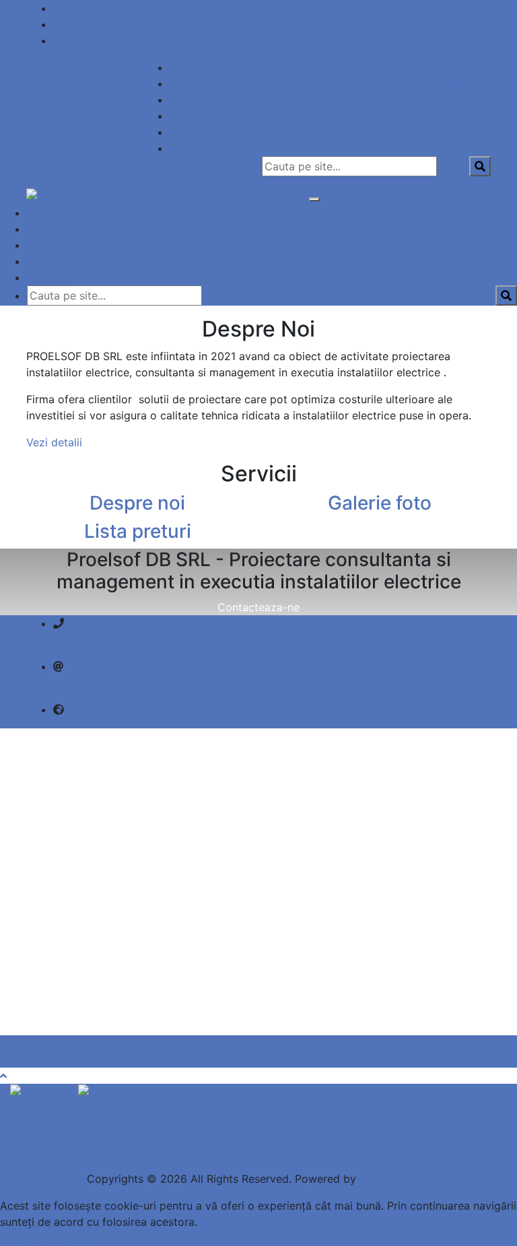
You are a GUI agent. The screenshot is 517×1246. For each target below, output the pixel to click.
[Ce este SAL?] (44, 1092)
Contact (470, 132)
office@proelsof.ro (114, 40)
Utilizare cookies (259, 1108)
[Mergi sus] (3, 1075)
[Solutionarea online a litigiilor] (110, 1092)
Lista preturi (460, 99)
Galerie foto (460, 116)
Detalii (16, 1238)
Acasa (56, 212)
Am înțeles (62, 1238)
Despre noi (463, 83)
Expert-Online (394, 1178)
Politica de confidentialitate (258, 1135)
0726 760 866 (103, 24)
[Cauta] (485, 148)
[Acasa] (485, 67)
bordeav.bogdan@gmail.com (224, 682)
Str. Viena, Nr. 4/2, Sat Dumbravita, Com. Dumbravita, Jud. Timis (233, 8)
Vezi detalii (54, 442)
